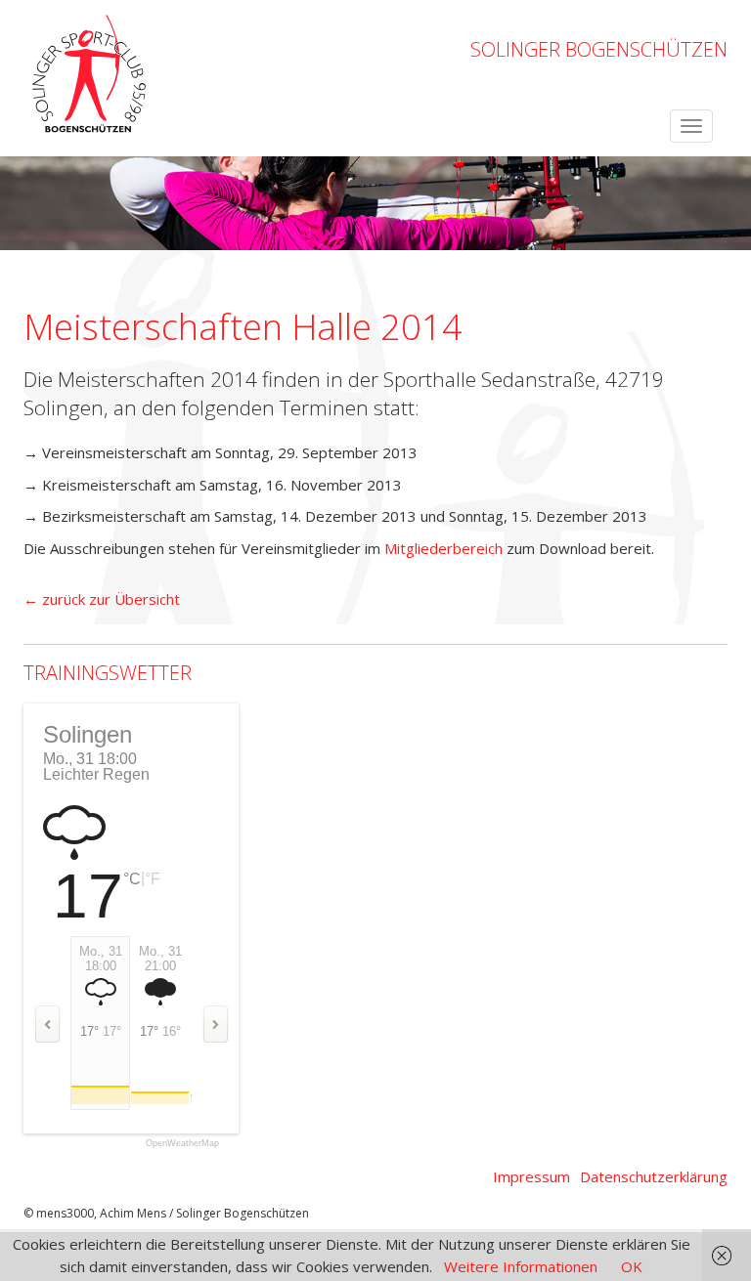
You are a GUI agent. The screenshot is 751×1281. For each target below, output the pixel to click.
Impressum (531, 1176)
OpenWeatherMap (182, 1143)
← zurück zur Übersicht (101, 599)
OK (631, 1266)
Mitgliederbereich (443, 548)
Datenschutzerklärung (654, 1176)
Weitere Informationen (520, 1266)
